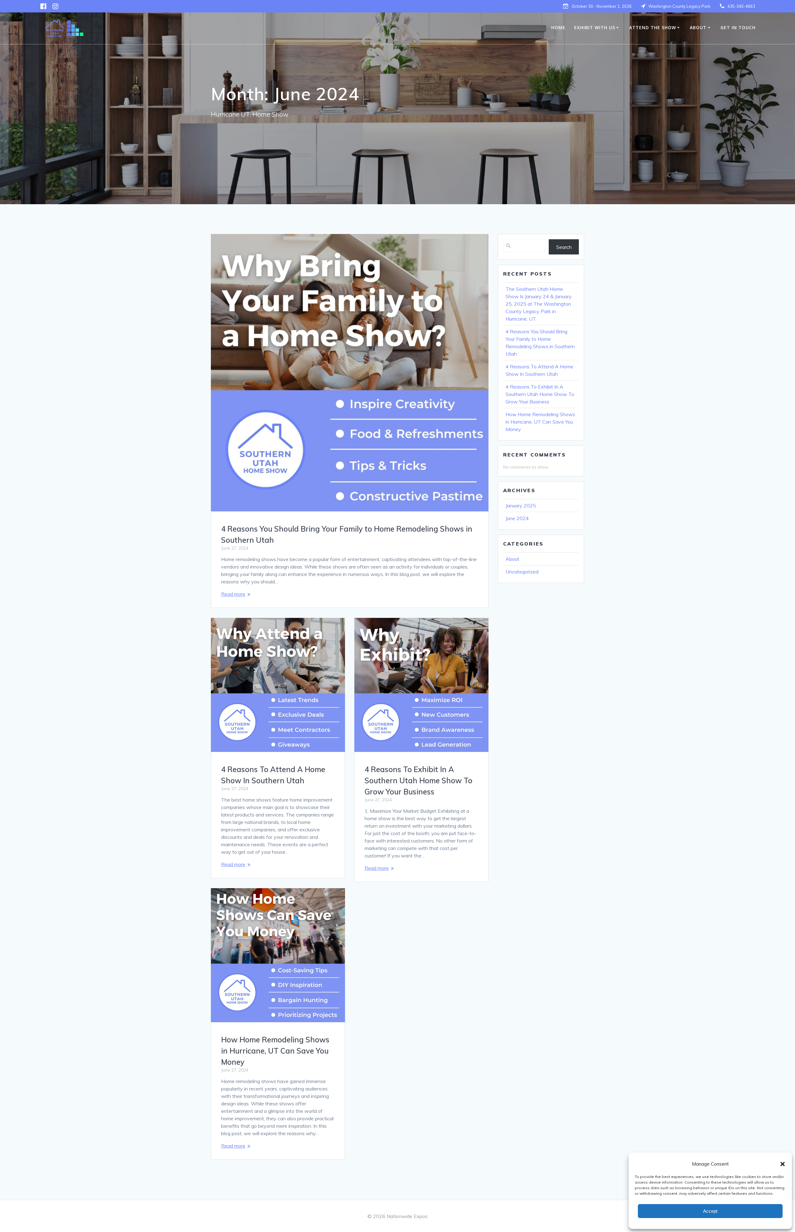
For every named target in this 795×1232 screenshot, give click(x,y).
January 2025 (521, 505)
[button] (782, 1164)
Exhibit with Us (594, 27)
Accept (710, 1211)
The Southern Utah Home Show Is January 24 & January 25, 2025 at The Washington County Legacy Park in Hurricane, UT (539, 304)
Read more (233, 594)
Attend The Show (652, 27)
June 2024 (517, 518)
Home (558, 27)
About (698, 27)
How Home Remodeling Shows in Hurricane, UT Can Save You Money (275, 1051)
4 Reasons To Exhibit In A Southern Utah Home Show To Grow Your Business (418, 780)
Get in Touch (738, 27)
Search (564, 247)
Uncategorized (522, 572)
